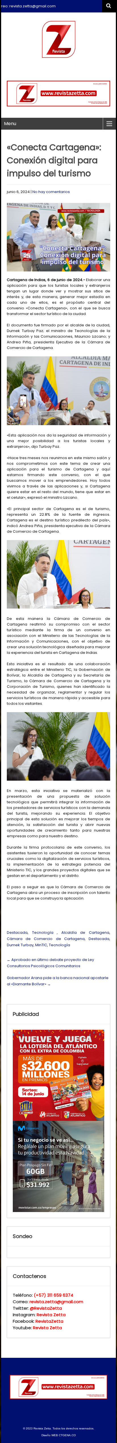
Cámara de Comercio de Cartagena (46, 938)
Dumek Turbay (20, 945)
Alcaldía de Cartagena (85, 932)
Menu (10, 123)
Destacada (17, 932)
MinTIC (41, 945)
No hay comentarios (51, 191)
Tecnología (42, 932)
